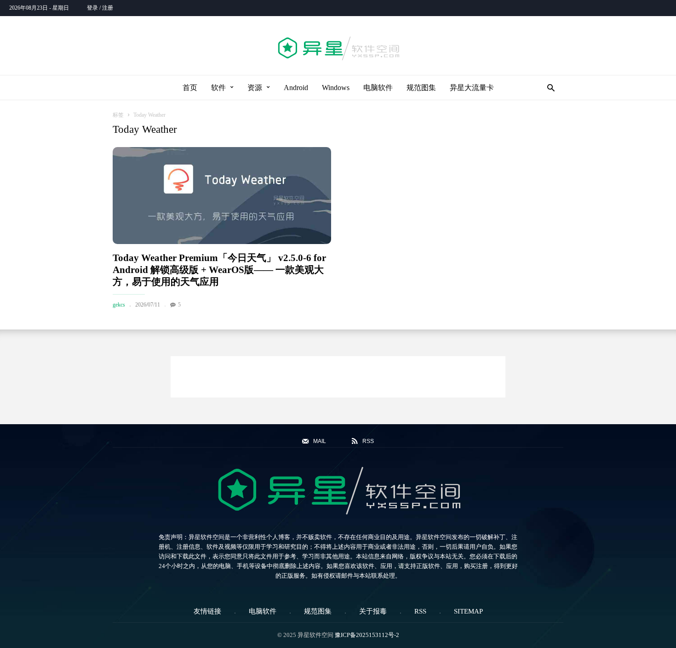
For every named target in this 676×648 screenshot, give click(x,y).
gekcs (119, 304)
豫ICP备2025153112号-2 (367, 634)
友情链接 (207, 611)
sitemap (468, 611)
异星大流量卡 (472, 87)
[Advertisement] (338, 377)
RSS (420, 611)
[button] (548, 87)
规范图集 (421, 87)
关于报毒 (373, 611)
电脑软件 (378, 87)
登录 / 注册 (100, 8)
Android (296, 87)
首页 (190, 87)
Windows (335, 87)
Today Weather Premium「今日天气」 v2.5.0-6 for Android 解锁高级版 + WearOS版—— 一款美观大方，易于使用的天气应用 (219, 269)
